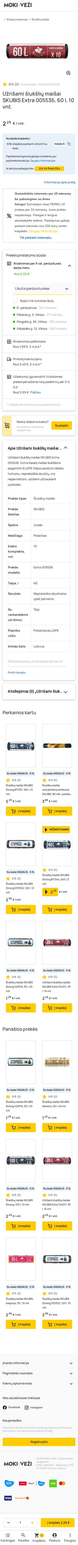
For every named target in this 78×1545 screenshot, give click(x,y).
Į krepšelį (58, 1522)
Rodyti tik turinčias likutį (37, 301)
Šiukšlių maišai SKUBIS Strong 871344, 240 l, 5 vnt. (55, 879)
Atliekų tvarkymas (17, 19)
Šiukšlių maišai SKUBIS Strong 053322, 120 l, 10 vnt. (20, 888)
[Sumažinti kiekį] (7, 1522)
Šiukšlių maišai (40, 19)
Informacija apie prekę (59, 182)
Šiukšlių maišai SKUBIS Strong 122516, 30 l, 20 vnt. (19, 986)
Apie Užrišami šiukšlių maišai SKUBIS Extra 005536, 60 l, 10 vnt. (39, 448)
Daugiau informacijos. (44, 231)
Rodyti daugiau (17, 672)
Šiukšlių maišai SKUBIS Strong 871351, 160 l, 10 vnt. (19, 789)
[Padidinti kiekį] (33, 1522)
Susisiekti (61, 425)
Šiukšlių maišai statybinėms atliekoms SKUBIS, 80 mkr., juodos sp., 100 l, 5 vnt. (56, 789)
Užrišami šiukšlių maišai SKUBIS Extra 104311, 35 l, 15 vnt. (56, 986)
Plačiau (35, 392)
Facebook (14, 1407)
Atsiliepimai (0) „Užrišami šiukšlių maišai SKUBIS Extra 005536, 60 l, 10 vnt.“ (39, 691)
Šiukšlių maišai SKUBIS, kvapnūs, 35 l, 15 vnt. (20, 1301)
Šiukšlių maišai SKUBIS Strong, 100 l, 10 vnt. (19, 1202)
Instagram (36, 1407)
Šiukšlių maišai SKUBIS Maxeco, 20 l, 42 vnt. (55, 1104)
